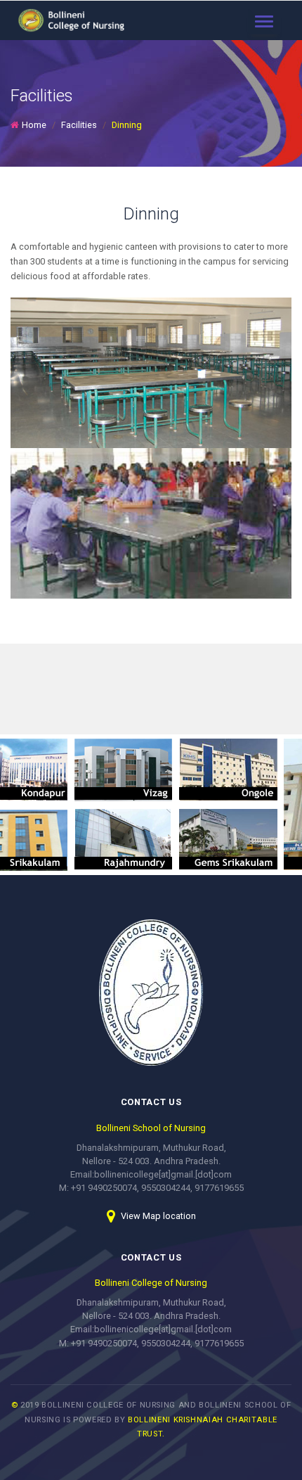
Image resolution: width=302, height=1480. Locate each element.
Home (34, 125)
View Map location (157, 1216)
